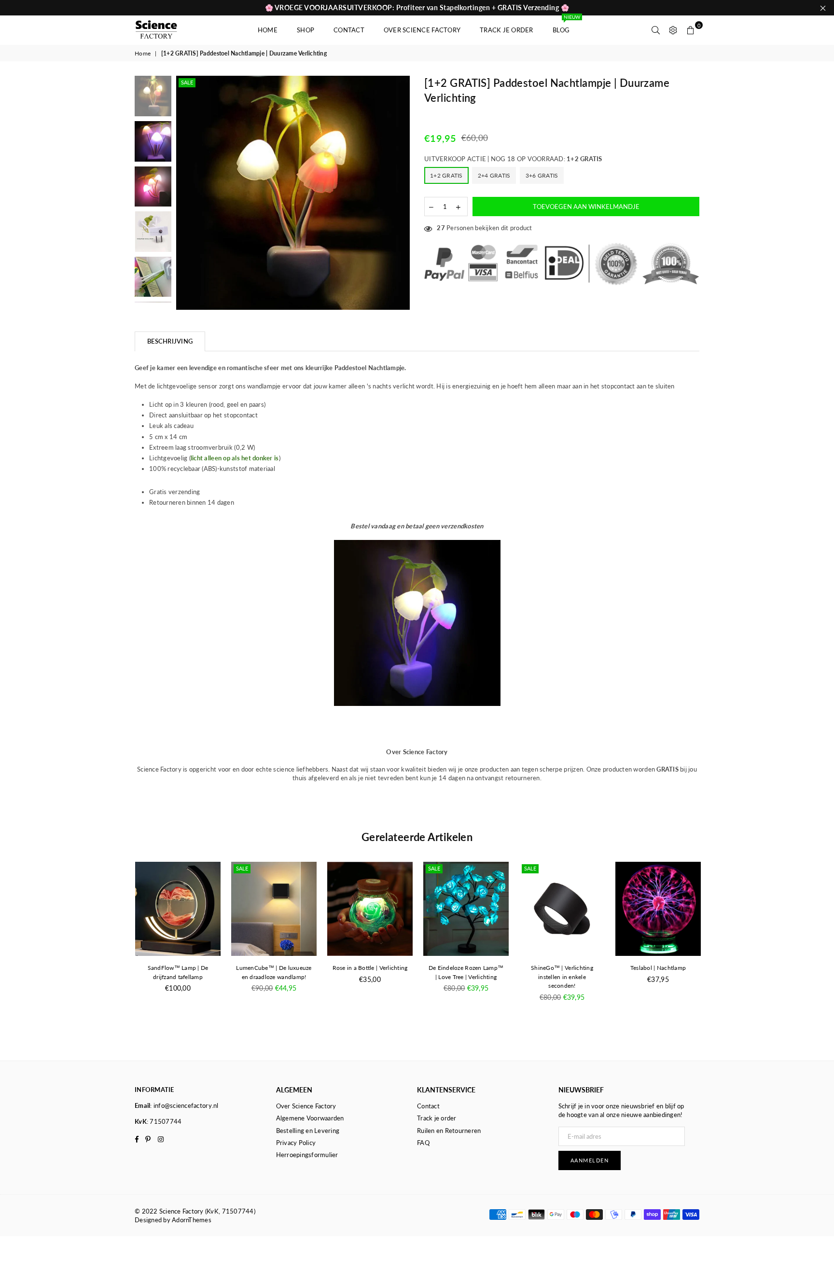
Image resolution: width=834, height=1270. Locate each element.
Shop (305, 30)
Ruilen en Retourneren (449, 1130)
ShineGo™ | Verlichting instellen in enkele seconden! (562, 977)
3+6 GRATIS (542, 175)
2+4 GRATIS (494, 175)
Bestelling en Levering (308, 1130)
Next (401, 192)
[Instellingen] (673, 30)
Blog (566, 25)
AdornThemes (191, 1220)
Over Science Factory (422, 30)
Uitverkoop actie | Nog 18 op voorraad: (513, 159)
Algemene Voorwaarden (310, 1118)
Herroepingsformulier (307, 1155)
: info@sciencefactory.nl (184, 1105)
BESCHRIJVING (170, 341)
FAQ (423, 1142)
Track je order (506, 30)
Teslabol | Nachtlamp (658, 967)
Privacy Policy (296, 1142)
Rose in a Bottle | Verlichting (370, 967)
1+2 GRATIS (446, 175)
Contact (349, 30)
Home (268, 30)
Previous (184, 192)
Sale (187, 82)
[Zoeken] (656, 30)
